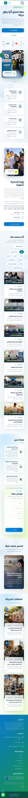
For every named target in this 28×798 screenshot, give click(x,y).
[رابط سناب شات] (12, 783)
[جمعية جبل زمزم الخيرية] (22, 3)
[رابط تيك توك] (15, 783)
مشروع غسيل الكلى (12, 264)
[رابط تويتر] (19, 783)
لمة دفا (21, 264)
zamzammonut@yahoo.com (14, 746)
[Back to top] (2, 791)
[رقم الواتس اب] (3, 795)
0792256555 (17, 742)
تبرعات (21, 256)
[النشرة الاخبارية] (6, 777)
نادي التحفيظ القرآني (18, 268)
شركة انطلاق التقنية (14, 795)
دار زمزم (8, 256)
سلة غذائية (20, 260)
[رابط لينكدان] (5, 783)
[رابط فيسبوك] (22, 783)
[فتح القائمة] (5, 2)
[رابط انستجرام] (9, 783)
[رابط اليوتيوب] (22, 786)
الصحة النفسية (14, 252)
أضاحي (15, 256)
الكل (22, 252)
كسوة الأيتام (12, 260)
